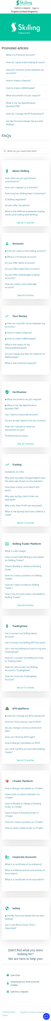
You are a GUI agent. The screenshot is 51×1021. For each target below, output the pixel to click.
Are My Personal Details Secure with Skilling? (24, 123)
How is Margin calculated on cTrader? (24, 788)
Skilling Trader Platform (26, 543)
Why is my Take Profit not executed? (23, 505)
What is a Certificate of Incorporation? (24, 879)
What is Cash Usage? (15, 551)
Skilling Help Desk (9, 1014)
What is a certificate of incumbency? (23, 864)
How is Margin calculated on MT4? (22, 742)
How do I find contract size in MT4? (23, 721)
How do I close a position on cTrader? (24, 822)
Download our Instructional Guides (25, 983)
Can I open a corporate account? (21, 414)
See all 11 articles (25, 222)
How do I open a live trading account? (25, 62)
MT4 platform (20, 708)
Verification (19, 392)
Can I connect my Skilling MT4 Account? (25, 642)
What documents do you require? (23, 95)
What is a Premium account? (20, 54)
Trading (16, 464)
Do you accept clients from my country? (25, 420)
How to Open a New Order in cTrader (24, 827)
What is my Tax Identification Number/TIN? (20, 104)
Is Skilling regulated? (15, 199)
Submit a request (22, 8)
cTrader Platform (22, 781)
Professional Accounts (16, 435)
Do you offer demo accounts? (20, 262)
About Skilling (20, 170)
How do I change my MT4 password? (25, 113)
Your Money (19, 316)
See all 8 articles (25, 295)
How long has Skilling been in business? (25, 193)
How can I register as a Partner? (21, 187)
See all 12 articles (25, 522)
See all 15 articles (25, 687)
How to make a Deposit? (18, 80)
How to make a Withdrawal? (20, 88)
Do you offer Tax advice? (17, 205)
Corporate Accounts (24, 857)
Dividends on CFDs (14, 471)
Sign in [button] (35, 8)
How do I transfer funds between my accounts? (25, 71)
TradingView (19, 626)
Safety (16, 908)
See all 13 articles (25, 760)
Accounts (18, 243)
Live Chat (15, 975)
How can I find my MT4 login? (20, 736)
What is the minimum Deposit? (20, 363)
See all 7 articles (25, 443)
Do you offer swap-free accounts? (22, 268)
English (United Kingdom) (24, 11)
